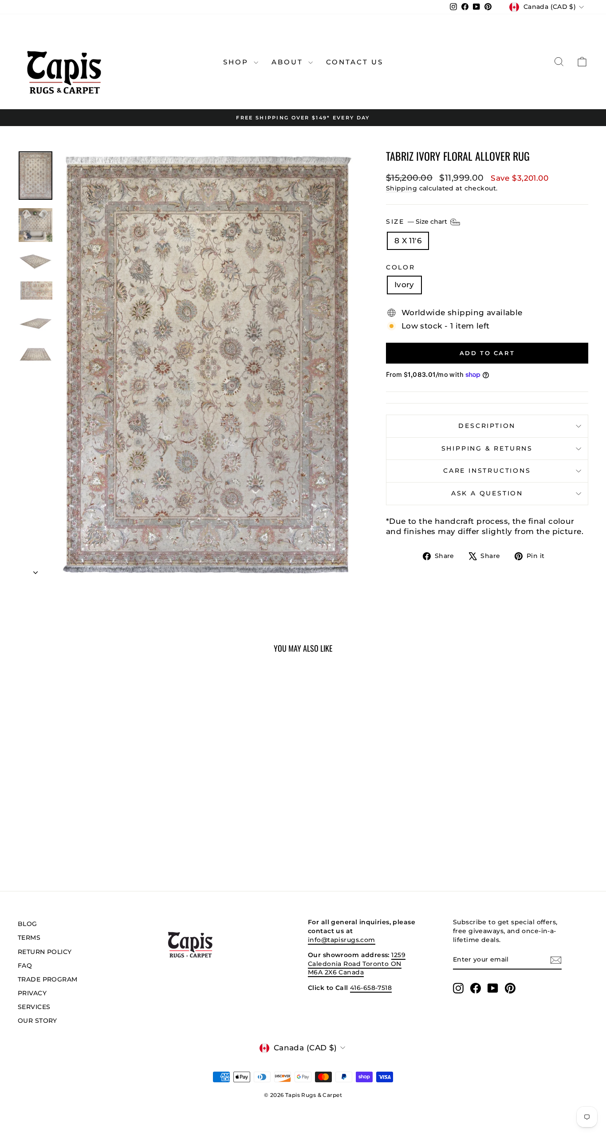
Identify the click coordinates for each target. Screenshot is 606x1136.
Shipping (401, 188)
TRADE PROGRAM (48, 979)
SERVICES (34, 1007)
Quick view (85, 800)
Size (417, 221)
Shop (237, 62)
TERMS (29, 938)
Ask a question (487, 493)
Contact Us (354, 62)
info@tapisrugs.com (341, 940)
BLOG (27, 924)
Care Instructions (487, 471)
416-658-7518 (371, 988)
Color (400, 267)
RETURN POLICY (45, 952)
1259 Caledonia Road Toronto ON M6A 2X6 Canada (356, 963)
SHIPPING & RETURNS (487, 448)
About (289, 62)
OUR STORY (37, 1021)
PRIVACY (32, 993)
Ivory (404, 284)
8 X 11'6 (407, 240)
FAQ (25, 966)
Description (486, 426)
